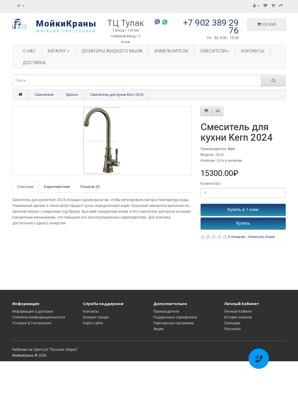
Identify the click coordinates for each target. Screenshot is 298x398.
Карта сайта (93, 323)
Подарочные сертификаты (175, 317)
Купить (243, 223)
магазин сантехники (66, 31)
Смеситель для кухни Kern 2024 (116, 95)
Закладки (232, 323)
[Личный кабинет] (256, 6)
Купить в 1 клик (243, 209)
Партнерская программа (173, 323)
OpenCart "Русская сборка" (55, 350)
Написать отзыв (261, 237)
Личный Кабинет (238, 311)
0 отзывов (236, 237)
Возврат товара (96, 317)
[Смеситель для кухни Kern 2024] (102, 140)
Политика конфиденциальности (38, 317)
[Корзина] (273, 6)
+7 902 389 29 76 (211, 26)
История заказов (238, 317)
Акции (158, 329)
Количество (211, 184)
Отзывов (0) (90, 187)
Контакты (91, 311)
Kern (231, 149)
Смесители (44, 95)
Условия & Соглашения (31, 323)
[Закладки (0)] (265, 6)
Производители (166, 311)
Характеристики (57, 187)
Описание (25, 187)
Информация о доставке (32, 311)
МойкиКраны (66, 23)
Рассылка (232, 329)
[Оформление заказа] (281, 6)
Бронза (72, 95)
